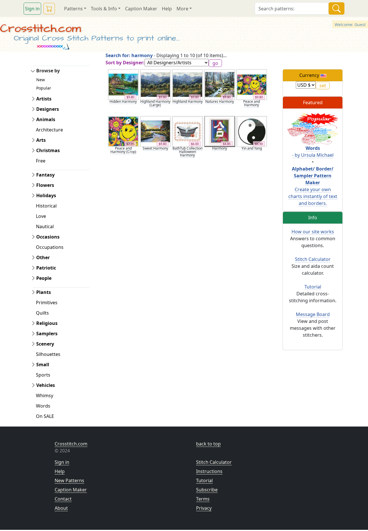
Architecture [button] (49, 130)
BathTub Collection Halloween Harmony (187, 152)
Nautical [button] (45, 226)
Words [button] (43, 406)
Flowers (45, 185)
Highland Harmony (187, 101)
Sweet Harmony (155, 148)
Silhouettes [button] (48, 354)
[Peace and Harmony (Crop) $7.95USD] (123, 131)
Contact (63, 499)
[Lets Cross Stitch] (313, 128)
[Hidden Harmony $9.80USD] (123, 84)
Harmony (219, 148)
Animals (45, 119)
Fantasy (45, 175)
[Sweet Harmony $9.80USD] (155, 131)
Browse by (48, 70)
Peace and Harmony (251, 103)
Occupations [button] (50, 247)
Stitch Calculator (313, 259)
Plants (43, 292)
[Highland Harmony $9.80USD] (187, 84)
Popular (43, 88)
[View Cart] (49, 8)
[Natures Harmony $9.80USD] (219, 84)
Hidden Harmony (123, 101)
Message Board (313, 314)
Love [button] (41, 216)
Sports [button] (43, 375)
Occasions (48, 237)
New (40, 79)
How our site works (313, 231)
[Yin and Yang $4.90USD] (251, 131)
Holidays (46, 195)
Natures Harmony (219, 101)
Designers (47, 109)
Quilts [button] (42, 313)
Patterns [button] (73, 8)
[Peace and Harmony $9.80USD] (251, 84)
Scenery (45, 344)
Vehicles (45, 385)
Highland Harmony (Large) (155, 103)
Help (167, 8)
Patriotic (46, 268)
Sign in (32, 8)
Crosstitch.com (40, 28)
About (61, 508)
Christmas (48, 150)
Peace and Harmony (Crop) (123, 150)
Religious (46, 323)
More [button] (182, 8)
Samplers (46, 333)
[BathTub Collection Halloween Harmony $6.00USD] (187, 131)
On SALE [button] (45, 416)
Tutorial (312, 287)
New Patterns (69, 480)
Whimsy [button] (44, 395)
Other (43, 257)
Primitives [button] (46, 302)
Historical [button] (46, 206)
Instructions (209, 471)
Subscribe (207, 490)
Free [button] (40, 161)
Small (42, 364)
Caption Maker (141, 8)
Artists (43, 99)
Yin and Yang (251, 148)
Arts (41, 140)
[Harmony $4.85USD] (219, 131)
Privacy (204, 508)
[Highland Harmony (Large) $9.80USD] (155, 84)
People (43, 278)
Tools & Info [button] (104, 8)
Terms (203, 499)
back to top (208, 444)
